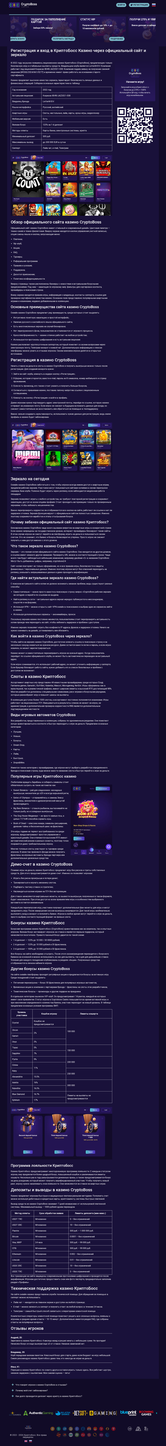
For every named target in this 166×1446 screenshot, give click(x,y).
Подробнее (97, 39)
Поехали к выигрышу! (135, 90)
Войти (121, 5)
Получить (147, 39)
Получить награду (44, 39)
